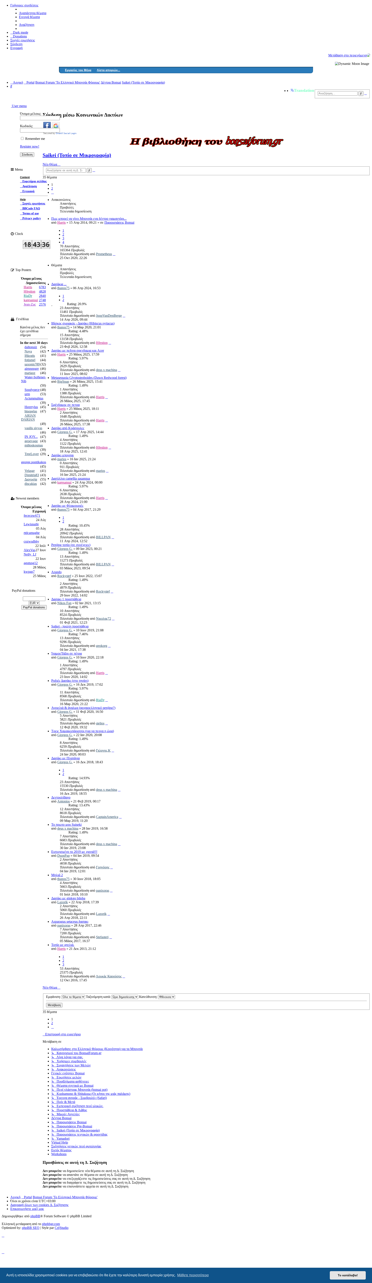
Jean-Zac (30, 304)
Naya (28, 351)
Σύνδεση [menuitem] (16, 44)
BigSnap (63, 381)
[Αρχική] (368, 55)
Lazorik (62, 902)
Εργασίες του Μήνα (78, 70)
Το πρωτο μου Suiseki (66, 824)
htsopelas (31, 411)
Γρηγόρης (102, 867)
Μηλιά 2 (57, 875)
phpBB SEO (30, 1228)
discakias (31, 483)
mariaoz (30, 373)
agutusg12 (31, 563)
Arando (56, 572)
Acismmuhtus (34, 398)
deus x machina (106, 370)
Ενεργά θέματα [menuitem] (29, 17)
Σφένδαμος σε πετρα (65, 405)
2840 (42, 296)
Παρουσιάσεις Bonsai (119, 222)
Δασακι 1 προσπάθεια (66, 599)
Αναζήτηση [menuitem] (26, 25)
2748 (42, 300)
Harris (61, 222)
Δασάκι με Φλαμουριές (67, 505)
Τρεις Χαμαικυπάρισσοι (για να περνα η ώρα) (82, 731)
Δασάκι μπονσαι (62, 455)
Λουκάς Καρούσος (109, 976)
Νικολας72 (103, 618)
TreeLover (32, 454)
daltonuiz (31, 347)
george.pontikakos (33, 462)
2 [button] (52, 188)
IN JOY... (31, 437)
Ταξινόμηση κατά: (99, 997)
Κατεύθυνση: (148, 997)
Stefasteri (102, 937)
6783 (42, 287)
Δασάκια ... (59, 284)
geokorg (101, 646)
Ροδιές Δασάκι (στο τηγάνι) (69, 680)
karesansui (64, 482)
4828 (42, 291)
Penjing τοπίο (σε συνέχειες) (70, 545)
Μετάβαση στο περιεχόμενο (347, 55)
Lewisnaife (31, 524)
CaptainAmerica (107, 817)
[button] (52, 192)
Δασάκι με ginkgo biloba (68, 898)
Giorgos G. (65, 432)
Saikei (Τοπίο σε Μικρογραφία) (77, 155)
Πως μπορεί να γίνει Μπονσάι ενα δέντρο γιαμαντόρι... (89, 218)
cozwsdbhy (31, 541)
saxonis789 (32, 364)
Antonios (63, 801)
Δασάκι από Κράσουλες (67, 428)
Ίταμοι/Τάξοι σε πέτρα (66, 653)
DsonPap (63, 855)
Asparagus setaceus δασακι (69, 921)
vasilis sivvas (33, 428)
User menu (19, 106)
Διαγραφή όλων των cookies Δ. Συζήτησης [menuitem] (39, 1205)
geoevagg (31, 441)
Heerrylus (31, 407)
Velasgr (30, 471)
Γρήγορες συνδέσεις (24, 5)
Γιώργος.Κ (103, 750)
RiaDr (100, 700)
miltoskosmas (34, 445)
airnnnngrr (32, 368)
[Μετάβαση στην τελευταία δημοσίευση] (114, 254)
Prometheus (104, 254)
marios (61, 459)
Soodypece (32, 390)
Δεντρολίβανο (60, 797)
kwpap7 (29, 571)
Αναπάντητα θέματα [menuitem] (32, 13)
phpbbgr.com (51, 1224)
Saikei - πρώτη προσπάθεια (69, 626)
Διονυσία (31, 479)
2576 (42, 304)
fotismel (30, 360)
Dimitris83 (32, 475)
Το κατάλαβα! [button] (348, 1275)
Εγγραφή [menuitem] (16, 48)
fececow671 (32, 515)
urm (27, 394)
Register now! (29, 146)
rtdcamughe (32, 533)
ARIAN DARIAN (28, 417)
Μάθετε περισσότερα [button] (193, 1275)
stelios (100, 723)
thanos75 (63, 288)
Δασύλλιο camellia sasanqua (70, 478)
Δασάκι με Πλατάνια (65, 758)
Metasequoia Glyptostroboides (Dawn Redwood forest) (89, 377)
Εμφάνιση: (54, 997)
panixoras (102, 890)
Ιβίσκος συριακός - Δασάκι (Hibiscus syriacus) (83, 323)
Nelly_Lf (30, 554)
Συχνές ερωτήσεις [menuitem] (22, 40)
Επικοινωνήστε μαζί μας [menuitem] (27, 1209)
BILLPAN (103, 537)
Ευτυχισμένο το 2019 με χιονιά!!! (74, 852)
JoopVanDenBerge (109, 315)
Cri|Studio (61, 1228)
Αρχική (15, 1197)
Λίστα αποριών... (108, 70)
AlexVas (29, 550)
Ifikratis (30, 355)
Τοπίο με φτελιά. (62, 945)
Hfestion (102, 343)
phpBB (35, 1216)
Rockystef (64, 576)
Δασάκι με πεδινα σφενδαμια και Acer (77, 350)
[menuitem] (18, 36)
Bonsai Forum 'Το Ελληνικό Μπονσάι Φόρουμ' (65, 1197)
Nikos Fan (64, 603)
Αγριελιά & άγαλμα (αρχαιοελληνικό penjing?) (83, 708)
